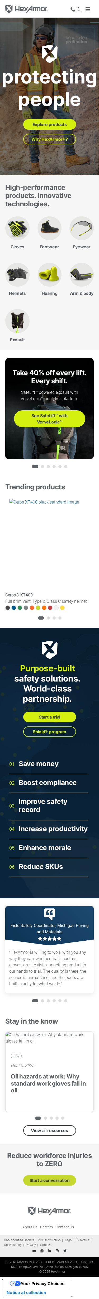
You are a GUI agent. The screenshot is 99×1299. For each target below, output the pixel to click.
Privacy (31, 1245)
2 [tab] (42, 466)
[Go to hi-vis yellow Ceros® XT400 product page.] (38, 607)
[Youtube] (34, 1251)
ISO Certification (49, 1240)
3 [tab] (48, 466)
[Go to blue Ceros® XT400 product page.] (13, 607)
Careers (46, 1227)
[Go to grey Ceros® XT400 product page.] (25, 607)
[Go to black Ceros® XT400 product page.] (7, 607)
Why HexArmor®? (49, 139)
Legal (68, 1240)
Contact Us (65, 1227)
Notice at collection (26, 1292)
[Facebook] (42, 1251)
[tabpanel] (49, 408)
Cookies (45, 1245)
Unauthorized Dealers (19, 1240)
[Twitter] (65, 1251)
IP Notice (83, 1240)
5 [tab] (60, 466)
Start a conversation (50, 1180)
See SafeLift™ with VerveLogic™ (49, 419)
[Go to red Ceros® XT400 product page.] (50, 607)
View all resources (49, 1130)
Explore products (49, 124)
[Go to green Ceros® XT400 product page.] (19, 607)
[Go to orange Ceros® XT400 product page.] (44, 607)
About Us (29, 1227)
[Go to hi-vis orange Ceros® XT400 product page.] (32, 607)
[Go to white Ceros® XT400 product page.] (56, 607)
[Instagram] (57, 1251)
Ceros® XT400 (19, 595)
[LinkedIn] (49, 1251)
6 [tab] (65, 466)
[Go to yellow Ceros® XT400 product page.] (62, 607)
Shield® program (49, 731)
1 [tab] (33, 466)
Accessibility (13, 1245)
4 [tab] (54, 466)
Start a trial (49, 717)
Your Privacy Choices (42, 1283)
